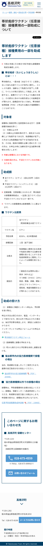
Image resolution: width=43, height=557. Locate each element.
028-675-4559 (23, 458)
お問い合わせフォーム (24, 473)
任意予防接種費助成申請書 (21, 402)
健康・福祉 (13, 12)
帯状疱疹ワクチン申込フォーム (17, 337)
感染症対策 (22, 12)
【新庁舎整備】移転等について (28, 4)
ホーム (4, 12)
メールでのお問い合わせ (30, 519)
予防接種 (31, 12)
